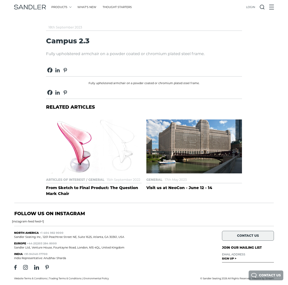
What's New (86, 7)
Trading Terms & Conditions (65, 278)
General (96, 180)
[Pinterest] (65, 70)
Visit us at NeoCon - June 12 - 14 (179, 187)
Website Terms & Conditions (30, 278)
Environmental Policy (96, 278)
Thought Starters (117, 7)
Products (59, 7)
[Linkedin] (57, 70)
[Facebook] (49, 70)
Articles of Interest (65, 180)
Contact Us (270, 275)
